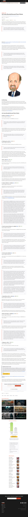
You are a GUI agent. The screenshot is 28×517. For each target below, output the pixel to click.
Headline (13, 395)
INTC (11, 253)
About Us (3, 508)
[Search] (26, 1)
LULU (13, 182)
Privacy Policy (24, 504)
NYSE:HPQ (8, 395)
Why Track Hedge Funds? (12, 446)
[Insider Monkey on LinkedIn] (25, 502)
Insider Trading (3, 507)
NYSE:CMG (11, 395)
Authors (3, 509)
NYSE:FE (5, 395)
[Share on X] (5, 17)
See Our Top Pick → (6, 373)
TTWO (17, 226)
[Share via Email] (7, 17)
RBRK (9, 115)
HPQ (7, 159)
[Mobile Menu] (2, 1)
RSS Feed (4, 504)
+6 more (15, 20)
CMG (13, 296)
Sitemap (3, 512)
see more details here (9, 110)
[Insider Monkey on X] (23, 502)
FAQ (25, 507)
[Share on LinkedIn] (6, 17)
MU (13, 313)
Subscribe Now (14, 436)
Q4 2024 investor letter (11, 198)
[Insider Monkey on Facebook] (21, 502)
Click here (18, 391)
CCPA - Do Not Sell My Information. (22, 508)
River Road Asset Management (9, 197)
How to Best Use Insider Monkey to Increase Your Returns (14, 445)
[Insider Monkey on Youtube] (24, 502)
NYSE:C (2, 395)
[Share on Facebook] (4, 17)
